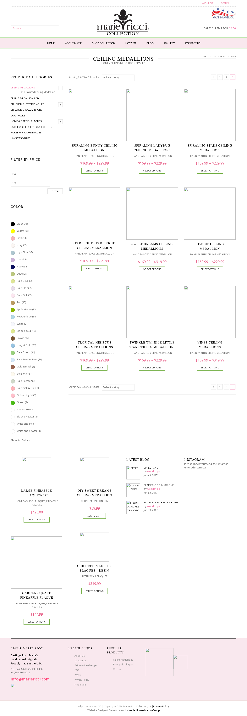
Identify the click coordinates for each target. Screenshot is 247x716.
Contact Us (192, 43)
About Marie (73, 43)
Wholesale (80, 684)
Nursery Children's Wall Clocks (31, 127)
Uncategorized (20, 138)
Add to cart (94, 515)
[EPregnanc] (133, 472)
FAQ (76, 670)
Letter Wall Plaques (94, 576)
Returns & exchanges (85, 665)
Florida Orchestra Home (161, 502)
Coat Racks (18, 115)
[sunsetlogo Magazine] (133, 490)
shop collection (103, 43)
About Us (79, 655)
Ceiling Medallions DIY (25, 98)
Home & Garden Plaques (26, 121)
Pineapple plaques (123, 664)
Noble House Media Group (144, 710)
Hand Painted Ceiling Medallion (37, 92)
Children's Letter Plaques (27, 104)
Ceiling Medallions (123, 63)
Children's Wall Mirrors (26, 109)
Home (51, 43)
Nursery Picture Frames (26, 132)
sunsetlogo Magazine (159, 485)
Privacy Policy (81, 679)
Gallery (169, 43)
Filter (55, 191)
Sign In (225, 3)
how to (130, 43)
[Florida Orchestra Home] (133, 507)
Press (77, 675)
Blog (150, 43)
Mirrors (117, 669)
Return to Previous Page (219, 56)
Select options (94, 170)
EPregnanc (151, 467)
